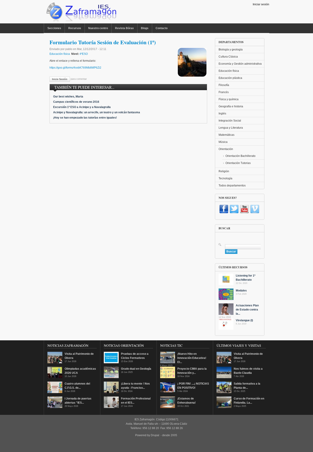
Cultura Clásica (228, 56)
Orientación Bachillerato (240, 156)
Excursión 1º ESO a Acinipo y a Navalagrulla (82, 107)
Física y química (229, 99)
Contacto (161, 28)
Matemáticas (226, 134)
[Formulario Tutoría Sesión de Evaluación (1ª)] (192, 75)
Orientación (226, 149)
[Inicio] (81, 12)
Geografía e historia (231, 106)
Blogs (144, 28)
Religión (224, 171)
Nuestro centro (98, 28)
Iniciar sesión (261, 4)
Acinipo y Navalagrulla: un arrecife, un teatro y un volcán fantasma (96, 112)
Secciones (54, 28)
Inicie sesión (59, 79)
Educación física (59, 53)
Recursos (74, 28)
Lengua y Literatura (231, 127)
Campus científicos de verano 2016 (76, 101)
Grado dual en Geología (136, 368)
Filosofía (224, 85)
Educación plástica (230, 78)
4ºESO (84, 53)
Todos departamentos (232, 185)
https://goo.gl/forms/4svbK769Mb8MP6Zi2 (75, 67)
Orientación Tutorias (238, 163)
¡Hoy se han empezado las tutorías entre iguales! (85, 117)
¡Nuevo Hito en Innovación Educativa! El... (191, 358)
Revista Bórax (124, 28)
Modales (241, 290)
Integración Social (230, 120)
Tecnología (225, 178)
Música (223, 142)
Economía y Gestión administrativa (240, 63)
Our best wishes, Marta (68, 96)
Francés (224, 92)
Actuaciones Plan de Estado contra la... (247, 309)
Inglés (222, 113)
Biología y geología (231, 49)
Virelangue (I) (244, 320)
